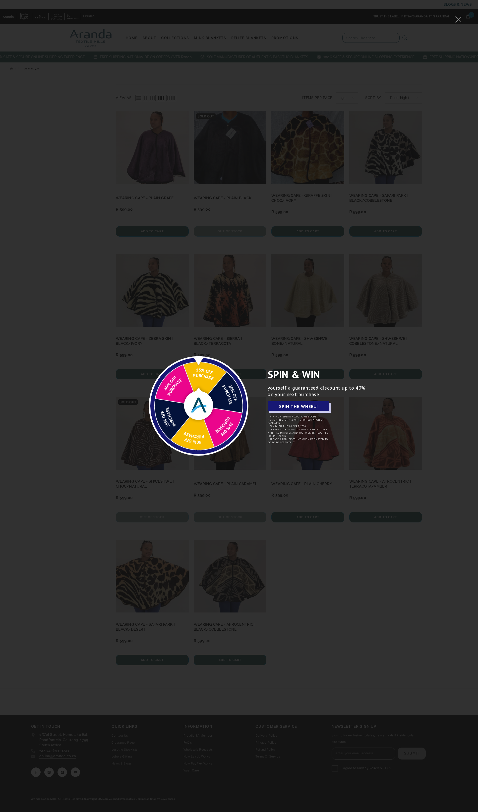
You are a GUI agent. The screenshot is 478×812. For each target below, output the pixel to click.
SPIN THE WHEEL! (298, 406)
